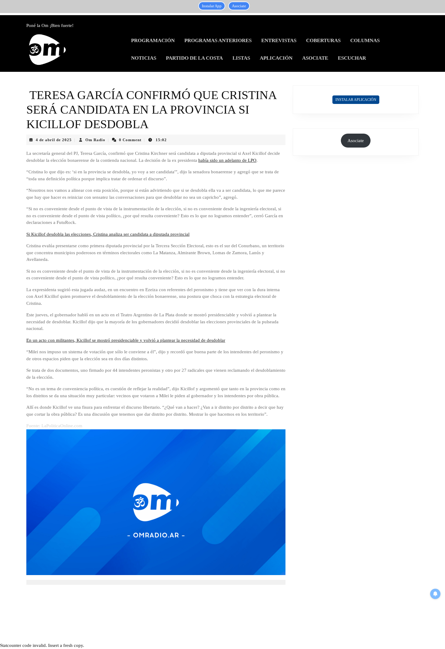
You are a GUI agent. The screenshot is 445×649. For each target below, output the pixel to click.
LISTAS (241, 58)
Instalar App (212, 6)
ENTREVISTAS (278, 40)
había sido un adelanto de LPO (227, 160)
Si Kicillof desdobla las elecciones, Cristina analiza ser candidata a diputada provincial (108, 234)
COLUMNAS (365, 40)
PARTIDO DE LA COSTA (194, 58)
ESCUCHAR (352, 58)
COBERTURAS (323, 40)
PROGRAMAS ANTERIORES (218, 40)
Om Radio (95, 140)
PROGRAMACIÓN (153, 40)
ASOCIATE (315, 58)
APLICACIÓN (276, 58)
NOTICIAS (143, 58)
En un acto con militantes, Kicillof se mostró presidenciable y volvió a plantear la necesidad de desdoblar (125, 340)
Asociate (239, 6)
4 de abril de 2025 (54, 140)
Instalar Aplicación (355, 100)
